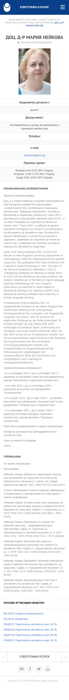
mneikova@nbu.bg (34, 155)
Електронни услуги (34, 657)
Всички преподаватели (36, 43)
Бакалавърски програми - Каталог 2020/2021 (34, 19)
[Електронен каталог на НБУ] (7, 7)
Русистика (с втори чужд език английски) (29, 22)
